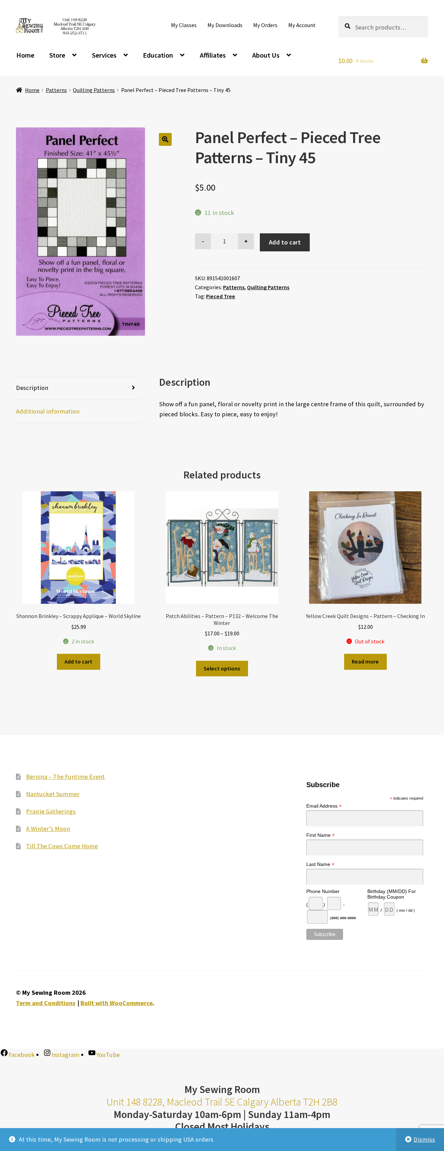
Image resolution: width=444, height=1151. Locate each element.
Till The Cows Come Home (62, 846)
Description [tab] (32, 388)
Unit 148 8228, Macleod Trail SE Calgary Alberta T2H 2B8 (222, 1101)
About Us (266, 55)
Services (104, 55)
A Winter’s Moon (48, 829)
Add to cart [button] (78, 661)
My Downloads (224, 25)
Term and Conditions (45, 1003)
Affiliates (213, 55)
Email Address (324, 806)
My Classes (184, 25)
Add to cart (285, 242)
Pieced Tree (220, 296)
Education (158, 55)
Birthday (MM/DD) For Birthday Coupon (391, 894)
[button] (165, 139)
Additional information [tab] (47, 411)
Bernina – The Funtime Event (65, 777)
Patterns (56, 89)
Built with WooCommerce (116, 1003)
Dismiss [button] (424, 1139)
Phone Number (323, 891)
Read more (365, 661)
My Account (302, 25)
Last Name (320, 864)
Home (25, 55)
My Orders (265, 25)
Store (57, 55)
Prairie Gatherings (51, 811)
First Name (320, 835)
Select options (222, 668)
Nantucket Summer (52, 794)
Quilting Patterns (94, 89)
